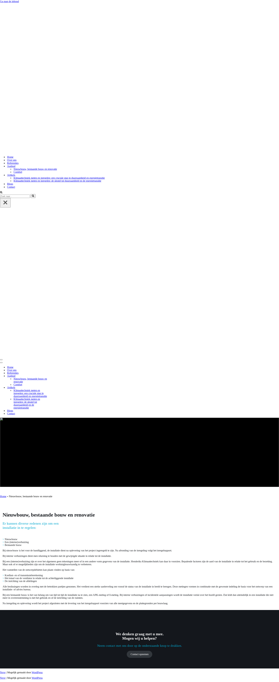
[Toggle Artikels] (56, 387)
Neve (2, 672)
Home (10, 157)
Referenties (13, 163)
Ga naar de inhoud (9, 1)
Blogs (10, 184)
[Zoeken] (1, 192)
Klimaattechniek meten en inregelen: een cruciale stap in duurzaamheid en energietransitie (59, 178)
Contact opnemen (140, 654)
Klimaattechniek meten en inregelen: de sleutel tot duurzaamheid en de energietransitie (57, 180)
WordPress (37, 672)
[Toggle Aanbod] (56, 376)
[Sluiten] (5, 202)
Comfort (18, 172)
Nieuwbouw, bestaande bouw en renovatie (35, 169)
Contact (11, 187)
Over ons (11, 160)
